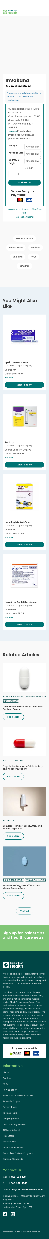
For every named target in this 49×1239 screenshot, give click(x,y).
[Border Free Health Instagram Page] (12, 1215)
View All (24, 911)
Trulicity (9, 442)
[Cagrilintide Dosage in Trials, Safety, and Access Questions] (24, 741)
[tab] (24, 238)
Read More (13, 716)
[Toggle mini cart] (44, 8)
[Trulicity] (24, 416)
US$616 (29, 108)
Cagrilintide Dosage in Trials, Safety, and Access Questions (23, 767)
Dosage (12, 145)
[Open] (5, 4)
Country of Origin (14, 161)
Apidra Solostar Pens (16, 362)
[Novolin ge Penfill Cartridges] (24, 576)
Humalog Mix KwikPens (17, 522)
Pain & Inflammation (36, 696)
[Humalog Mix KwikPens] (24, 496)
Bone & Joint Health (13, 696)
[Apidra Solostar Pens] (24, 336)
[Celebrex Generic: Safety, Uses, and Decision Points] (24, 677)
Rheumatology (10, 701)
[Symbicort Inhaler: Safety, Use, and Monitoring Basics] (24, 801)
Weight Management (13, 760)
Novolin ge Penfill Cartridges (20, 602)
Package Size (15, 152)
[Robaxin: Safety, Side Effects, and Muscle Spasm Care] (24, 861)
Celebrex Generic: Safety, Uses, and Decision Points (22, 708)
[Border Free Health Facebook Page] (5, 1215)
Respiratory (9, 820)
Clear (30, 168)
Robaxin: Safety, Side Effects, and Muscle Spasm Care (21, 887)
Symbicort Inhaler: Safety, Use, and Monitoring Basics (22, 827)
